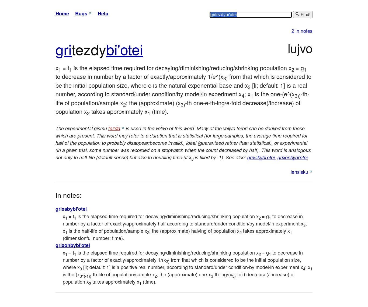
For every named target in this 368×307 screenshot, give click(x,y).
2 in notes (302, 30)
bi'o (117, 48)
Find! (305, 14)
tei (135, 48)
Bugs (81, 13)
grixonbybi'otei (292, 157)
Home (62, 13)
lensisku (299, 171)
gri (63, 48)
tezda (114, 128)
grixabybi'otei (261, 157)
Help (103, 13)
